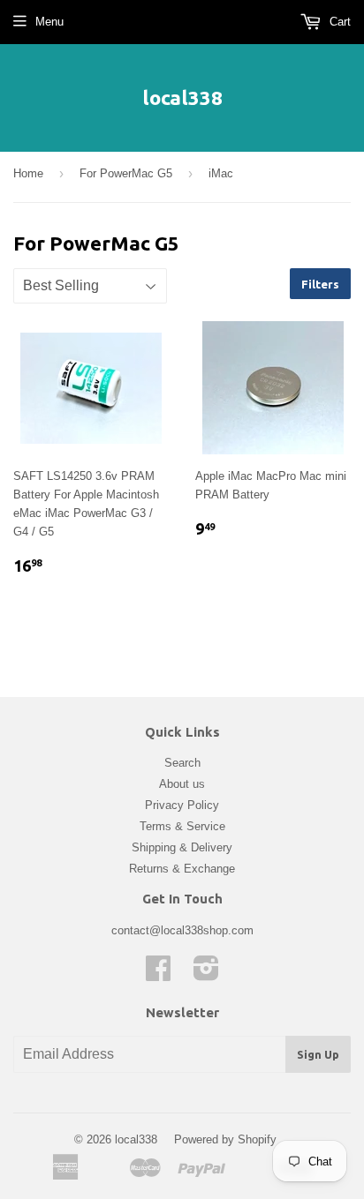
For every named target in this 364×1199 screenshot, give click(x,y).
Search (182, 762)
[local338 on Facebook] (158, 974)
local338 (182, 97)
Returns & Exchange (182, 868)
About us (182, 784)
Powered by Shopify (225, 1139)
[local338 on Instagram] (206, 974)
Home (28, 173)
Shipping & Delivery (182, 847)
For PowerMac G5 (126, 173)
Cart (338, 21)
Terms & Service (182, 826)
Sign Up (318, 1054)
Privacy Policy (182, 805)
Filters (320, 284)
